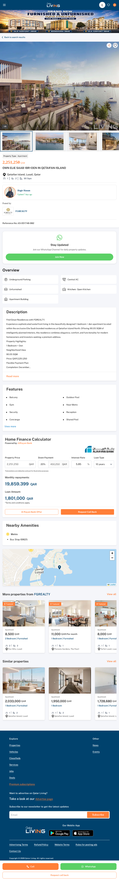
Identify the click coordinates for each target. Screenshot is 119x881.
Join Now (59, 257)
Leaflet (112, 584)
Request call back (87, 512)
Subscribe (98, 814)
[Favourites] (108, 5)
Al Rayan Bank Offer (31, 512)
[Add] (115, 5)
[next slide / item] (117, 141)
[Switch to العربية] (102, 5)
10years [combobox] (100, 464)
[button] (53, 4)
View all (111, 594)
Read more (12, 376)
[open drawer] (4, 5)
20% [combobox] (43, 464)
